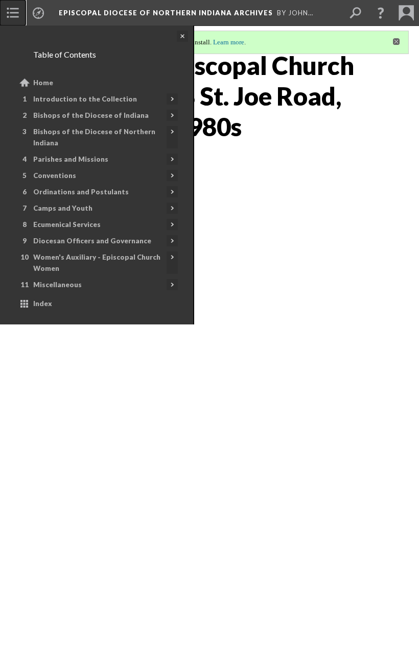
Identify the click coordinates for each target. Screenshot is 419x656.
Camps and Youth (62, 208)
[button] (380, 13)
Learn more (228, 42)
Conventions (54, 175)
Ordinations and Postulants (81, 192)
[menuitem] (13, 13)
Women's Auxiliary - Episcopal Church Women (96, 262)
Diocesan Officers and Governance (92, 241)
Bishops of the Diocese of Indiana (91, 115)
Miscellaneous (57, 285)
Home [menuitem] (43, 83)
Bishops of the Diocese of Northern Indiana (94, 137)
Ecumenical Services (67, 224)
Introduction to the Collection (85, 99)
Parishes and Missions (70, 159)
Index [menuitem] (42, 303)
